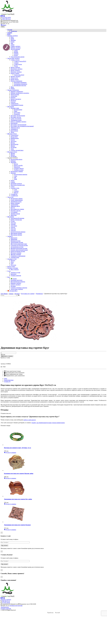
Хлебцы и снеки (18, 170)
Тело (12, 263)
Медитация (10, 106)
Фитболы (13, 100)
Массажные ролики (16, 233)
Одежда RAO (14, 135)
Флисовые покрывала (20, 82)
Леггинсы (13, 141)
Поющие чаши (15, 108)
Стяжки (16, 63)
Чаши (15, 111)
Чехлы (16, 66)
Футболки (13, 147)
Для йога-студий (15, 272)
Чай (15, 177)
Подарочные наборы (16, 198)
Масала (16, 192)
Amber (12, 44)
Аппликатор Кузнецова (17, 218)
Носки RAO (14, 136)
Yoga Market (4, 293)
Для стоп (13, 228)
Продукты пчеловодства (18, 185)
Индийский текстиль (20, 85)
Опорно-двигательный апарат (19, 250)
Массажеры (10, 216)
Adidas (16, 50)
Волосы (13, 260)
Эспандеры (14, 96)
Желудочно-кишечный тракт (19, 244)
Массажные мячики (16, 235)
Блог (8, 277)
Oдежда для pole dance (17, 150)
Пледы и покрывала (16, 81)
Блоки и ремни (15, 73)
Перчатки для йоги (16, 72)
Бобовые (13, 161)
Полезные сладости (16, 183)
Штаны (13, 142)
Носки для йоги (15, 70)
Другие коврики (15, 49)
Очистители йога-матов (17, 56)
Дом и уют (10, 197)
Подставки (17, 112)
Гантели (13, 102)
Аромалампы (14, 204)
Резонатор (17, 114)
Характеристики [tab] (8, 380)
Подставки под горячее (17, 209)
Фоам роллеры (15, 94)
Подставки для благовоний (18, 124)
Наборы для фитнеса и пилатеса (20, 93)
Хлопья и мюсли (19, 168)
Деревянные (39, 293)
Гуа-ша (13, 221)
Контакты (13, 274)
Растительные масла (16, 159)
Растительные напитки (20, 174)
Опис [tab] (5, 378)
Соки (15, 176)
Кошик (4, 25)
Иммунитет (14, 238)
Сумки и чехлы (15, 60)
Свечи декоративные (17, 200)
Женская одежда (12, 133)
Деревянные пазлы (16, 120)
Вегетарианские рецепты (18, 281)
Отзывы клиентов (16, 275)
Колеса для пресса (16, 99)
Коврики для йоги (12, 35)
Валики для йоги (15, 76)
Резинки (13, 97)
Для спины (14, 225)
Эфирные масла (15, 127)
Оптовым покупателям (15, 605)
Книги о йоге (11, 266)
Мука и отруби (18, 165)
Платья (13, 139)
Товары (11, 293)
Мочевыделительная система (19, 248)
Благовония (14, 123)
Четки (12, 132)
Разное (13, 88)
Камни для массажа (16, 219)
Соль (15, 189)
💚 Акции (14, 278)
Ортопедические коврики (18, 231)
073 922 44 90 (6, 602)
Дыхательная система (17, 242)
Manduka (13, 40)
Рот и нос (13, 265)
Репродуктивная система (18, 251)
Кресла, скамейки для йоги (18, 121)
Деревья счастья (15, 213)
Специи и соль (15, 188)
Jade (12, 43)
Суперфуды (14, 194)
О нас (9, 271)
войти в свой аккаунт (30, 420)
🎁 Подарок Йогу (12, 290)
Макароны (17, 167)
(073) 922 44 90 (6, 17)
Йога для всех (15, 269)
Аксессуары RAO (19, 75)
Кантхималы (14, 130)
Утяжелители (14, 103)
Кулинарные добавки (17, 171)
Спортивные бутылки (17, 105)
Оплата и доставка (12, 268)
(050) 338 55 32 (6, 19)
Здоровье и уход (12, 259)
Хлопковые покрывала (20, 84)
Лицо (12, 262)
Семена (13, 182)
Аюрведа (10, 236)
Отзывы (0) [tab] (7, 381)
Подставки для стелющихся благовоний (22, 126)
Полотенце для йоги (16, 69)
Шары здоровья (15, 203)
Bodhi (12, 38)
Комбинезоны (15, 138)
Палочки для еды (15, 210)
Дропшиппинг (5, 607)
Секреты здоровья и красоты (19, 287)
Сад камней (14, 212)
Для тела (13, 230)
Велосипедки (14, 144)
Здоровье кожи (15, 257)
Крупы (16, 164)
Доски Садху (14, 78)
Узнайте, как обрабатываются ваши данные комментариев (48, 422)
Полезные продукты (16, 280)
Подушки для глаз (16, 117)
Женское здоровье (16, 254)
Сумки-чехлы (18, 64)
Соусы (12, 186)
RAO (12, 37)
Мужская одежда (12, 152)
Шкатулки (14, 215)
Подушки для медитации (18, 115)
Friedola (16, 53)
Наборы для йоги (16, 47)
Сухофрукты (14, 195)
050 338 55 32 (6, 601)
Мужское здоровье (16, 253)
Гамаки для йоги (15, 46)
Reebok (16, 52)
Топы (12, 149)
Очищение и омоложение (18, 256)
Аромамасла (14, 129)
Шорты (13, 145)
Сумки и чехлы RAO (20, 61)
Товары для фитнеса (13, 90)
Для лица (13, 222)
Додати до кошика (10, 452)
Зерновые (13, 162)
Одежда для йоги (15, 284)
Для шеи (13, 224)
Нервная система (15, 241)
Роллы (16, 55)
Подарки (13, 286)
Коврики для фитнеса (17, 91)
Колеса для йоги (15, 67)
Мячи (12, 87)
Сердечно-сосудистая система (19, 245)
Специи (16, 191)
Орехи (12, 180)
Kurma (12, 41)
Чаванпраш (14, 239)
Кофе (15, 179)
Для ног (13, 227)
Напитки (13, 173)
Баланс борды (15, 79)
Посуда (13, 207)
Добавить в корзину (7, 356)
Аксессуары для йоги (13, 58)
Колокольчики (18, 109)
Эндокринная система (17, 247)
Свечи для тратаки (16, 118)
